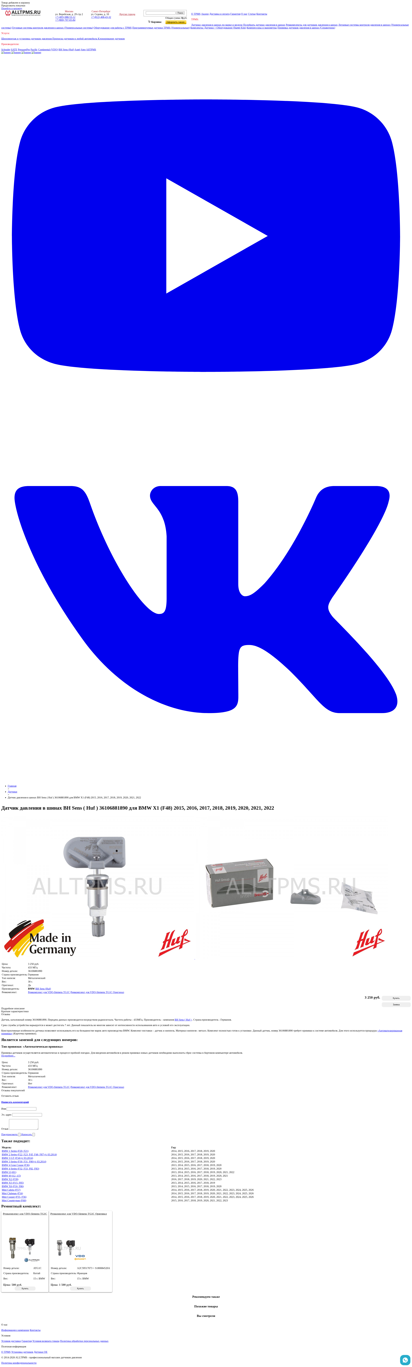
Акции (205, 14)
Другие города (127, 14)
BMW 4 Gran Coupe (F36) (16, 1165)
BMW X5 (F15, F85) (13, 1182)
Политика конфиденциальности (19, 1363)
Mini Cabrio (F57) (11, 1189)
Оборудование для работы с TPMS (113, 27)
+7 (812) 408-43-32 (101, 17)
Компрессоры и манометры (262, 27)
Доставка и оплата (219, 14)
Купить (396, 998)
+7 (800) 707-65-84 (65, 20)
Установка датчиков (22, 1352)
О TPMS (196, 14)
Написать (26, 1134)
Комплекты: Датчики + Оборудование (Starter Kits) (218, 27)
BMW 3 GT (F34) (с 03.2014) (17, 1158)
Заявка (396, 1004)
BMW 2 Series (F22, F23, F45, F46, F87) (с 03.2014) (29, 1154)
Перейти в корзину (11, 8)
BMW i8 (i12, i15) (11, 1175)
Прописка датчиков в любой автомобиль (75, 38)
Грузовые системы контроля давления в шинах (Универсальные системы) (52, 27)
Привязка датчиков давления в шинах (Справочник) (306, 27)
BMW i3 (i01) (9, 1172)
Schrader (5, 49)
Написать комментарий (15, 1102)
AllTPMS (91, 49)
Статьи (252, 14)
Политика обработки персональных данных (84, 1341)
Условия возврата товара (45, 1341)
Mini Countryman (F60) (14, 1200)
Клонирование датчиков (111, 38)
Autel (77, 49)
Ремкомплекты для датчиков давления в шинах (312, 24)
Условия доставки (11, 1341)
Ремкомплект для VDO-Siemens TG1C (49, 992)
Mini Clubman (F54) (12, 1193)
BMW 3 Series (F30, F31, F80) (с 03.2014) (24, 1161)
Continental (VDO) (48, 49)
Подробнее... (8, 1055)
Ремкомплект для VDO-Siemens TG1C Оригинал (97, 992)
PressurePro (24, 49)
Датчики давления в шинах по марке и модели (217, 24)
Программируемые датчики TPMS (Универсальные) (161, 27)
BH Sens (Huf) (66, 49)
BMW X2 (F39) (10, 1179)
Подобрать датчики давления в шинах (264, 24)
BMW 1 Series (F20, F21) (15, 1151)
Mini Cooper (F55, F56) (14, 1197)
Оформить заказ (178, 21)
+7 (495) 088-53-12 (65, 17)
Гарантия (235, 14)
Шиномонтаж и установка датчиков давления (26, 38)
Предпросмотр (9, 1134)
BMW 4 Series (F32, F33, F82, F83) (20, 1168)
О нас (244, 14)
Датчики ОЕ (40, 1352)
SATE (14, 49)
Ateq (83, 49)
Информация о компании (15, 1330)
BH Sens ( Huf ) (183, 1019)
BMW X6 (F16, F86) (13, 1186)
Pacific (34, 49)
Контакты (261, 14)
